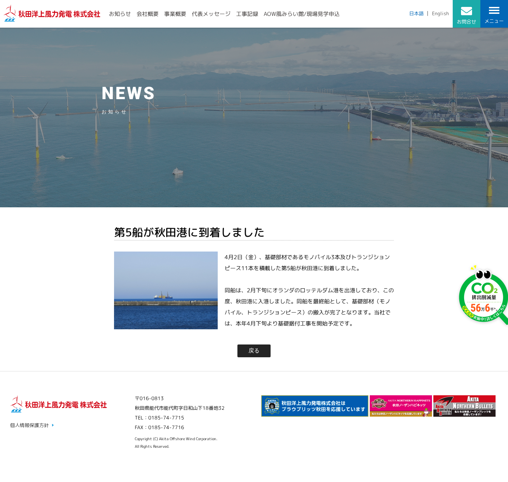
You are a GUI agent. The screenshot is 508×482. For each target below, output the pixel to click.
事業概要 (175, 14)
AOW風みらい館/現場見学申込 (302, 14)
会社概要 (148, 14)
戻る (254, 350)
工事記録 (247, 14)
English (440, 13)
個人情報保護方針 (29, 425)
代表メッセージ (211, 14)
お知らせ (120, 14)
